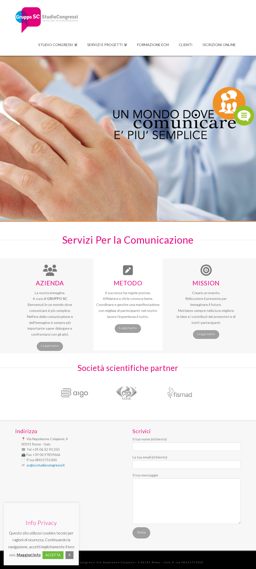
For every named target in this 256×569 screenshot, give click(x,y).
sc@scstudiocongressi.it (45, 465)
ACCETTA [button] (53, 555)
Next (209, 393)
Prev (44, 393)
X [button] (69, 555)
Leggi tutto (50, 346)
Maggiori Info (28, 554)
